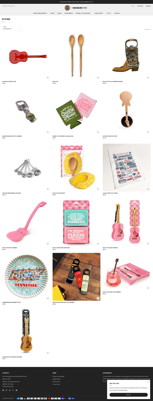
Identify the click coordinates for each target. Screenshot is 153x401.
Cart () (140, 6)
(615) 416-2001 (6, 379)
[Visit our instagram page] (6, 390)
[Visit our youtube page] (16, 390)
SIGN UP (128, 395)
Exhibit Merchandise (40, 13)
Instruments (69, 13)
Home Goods (99, 13)
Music (53, 13)
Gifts (108, 13)
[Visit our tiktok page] (9, 390)
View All (117, 13)
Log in (132, 6)
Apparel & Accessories (83, 13)
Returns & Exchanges (58, 376)
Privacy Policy (56, 381)
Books (59, 13)
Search (148, 6)
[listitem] (76, 2)
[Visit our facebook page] (3, 390)
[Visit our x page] (13, 390)
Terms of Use (56, 384)
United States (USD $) (8, 6)
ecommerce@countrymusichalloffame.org (14, 376)
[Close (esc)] (148, 382)
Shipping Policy (57, 379)
